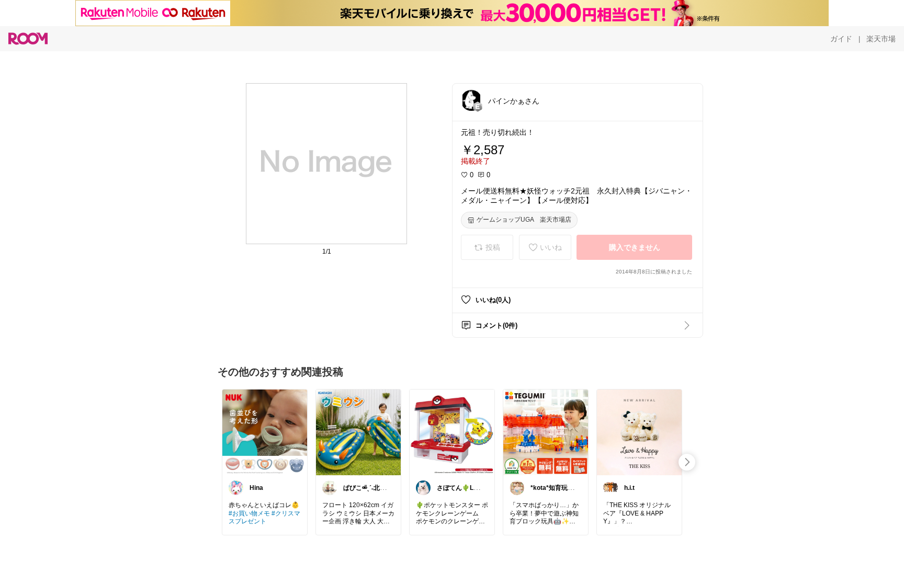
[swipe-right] (687, 462)
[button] (471, 100)
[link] (264, 432)
